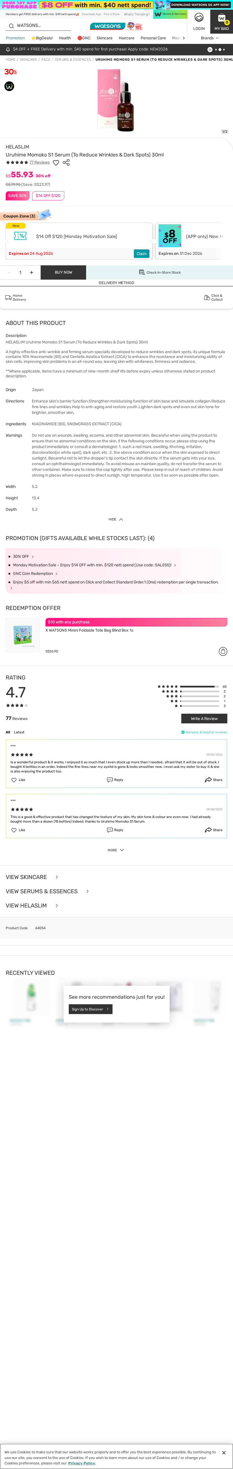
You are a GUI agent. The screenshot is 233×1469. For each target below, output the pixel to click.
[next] (183, 38)
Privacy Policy (81, 1463)
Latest (19, 732)
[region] (116, 1456)
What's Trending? (137, 14)
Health (65, 38)
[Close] (224, 1452)
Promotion (15, 38)
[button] (221, 22)
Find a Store (111, 14)
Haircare (126, 38)
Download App (91, 14)
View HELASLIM (27, 905)
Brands (207, 38)
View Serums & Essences (42, 891)
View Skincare (27, 877)
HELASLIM (17, 147)
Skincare (105, 38)
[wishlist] (56, 162)
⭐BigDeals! (42, 38)
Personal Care (153, 38)
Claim (142, 253)
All (8, 732)
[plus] (31, 272)
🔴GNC (83, 38)
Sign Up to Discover (87, 1009)
